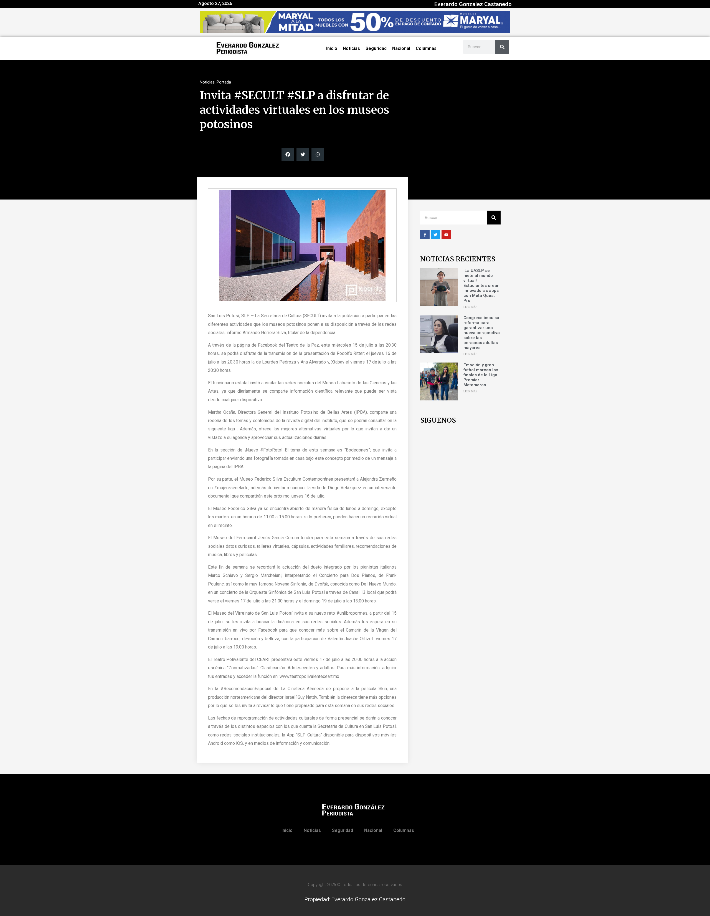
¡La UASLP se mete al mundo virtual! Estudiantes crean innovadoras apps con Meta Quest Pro (481, 285)
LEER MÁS (470, 307)
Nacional (401, 48)
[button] (288, 154)
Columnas (426, 48)
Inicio (331, 48)
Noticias (351, 48)
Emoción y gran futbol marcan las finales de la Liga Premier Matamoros (480, 374)
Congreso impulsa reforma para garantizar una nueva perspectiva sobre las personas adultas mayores (481, 332)
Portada (224, 82)
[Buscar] (502, 47)
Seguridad (376, 48)
